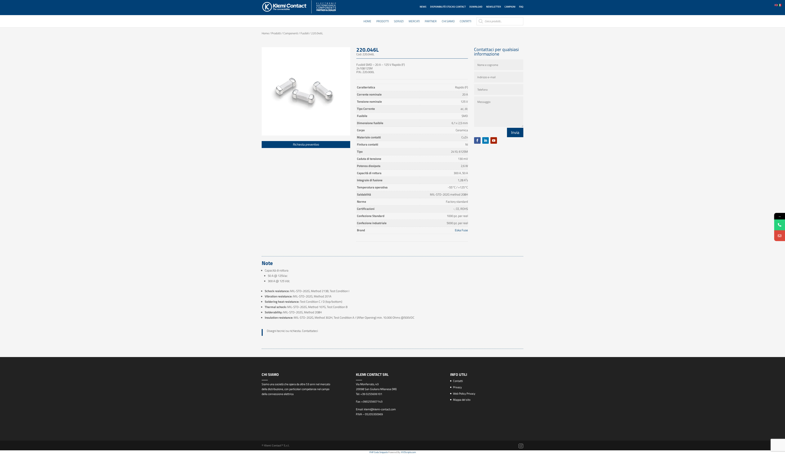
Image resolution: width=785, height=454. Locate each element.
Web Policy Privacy (464, 393)
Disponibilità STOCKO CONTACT (448, 7)
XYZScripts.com (408, 452)
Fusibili (305, 33)
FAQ (521, 7)
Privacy (457, 387)
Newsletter (493, 7)
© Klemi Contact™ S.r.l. (275, 445)
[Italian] (780, 4)
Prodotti (382, 21)
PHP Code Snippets (378, 452)
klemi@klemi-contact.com (380, 409)
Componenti (290, 33)
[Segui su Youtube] (493, 140)
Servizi (399, 21)
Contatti (465, 21)
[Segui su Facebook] (477, 140)
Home (367, 21)
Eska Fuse (461, 230)
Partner (431, 21)
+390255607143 (371, 401)
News (423, 7)
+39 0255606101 (371, 394)
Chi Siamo (448, 21)
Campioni (510, 7)
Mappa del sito (461, 399)
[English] (776, 4)
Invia (515, 132)
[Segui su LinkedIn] (485, 140)
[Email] (779, 235)
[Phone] (779, 224)
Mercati (414, 21)
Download (475, 7)
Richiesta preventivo (306, 144)
